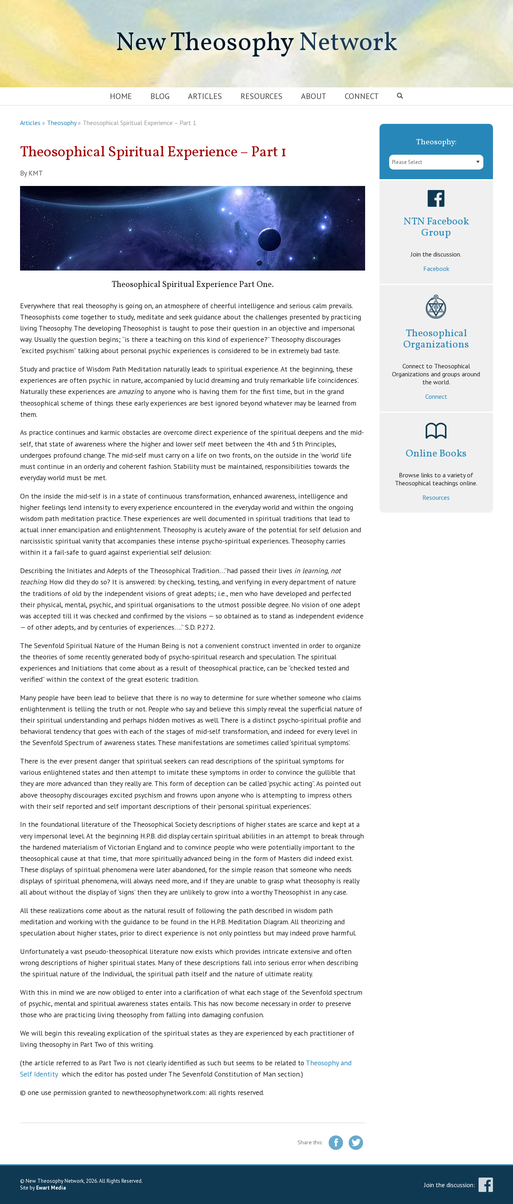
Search (400, 96)
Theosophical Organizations (436, 339)
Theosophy (61, 123)
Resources (261, 96)
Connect (362, 96)
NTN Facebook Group (436, 227)
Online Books (436, 454)
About (313, 96)
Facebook (436, 269)
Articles (205, 96)
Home (121, 96)
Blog (160, 96)
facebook (486, 1185)
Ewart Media (51, 1187)
